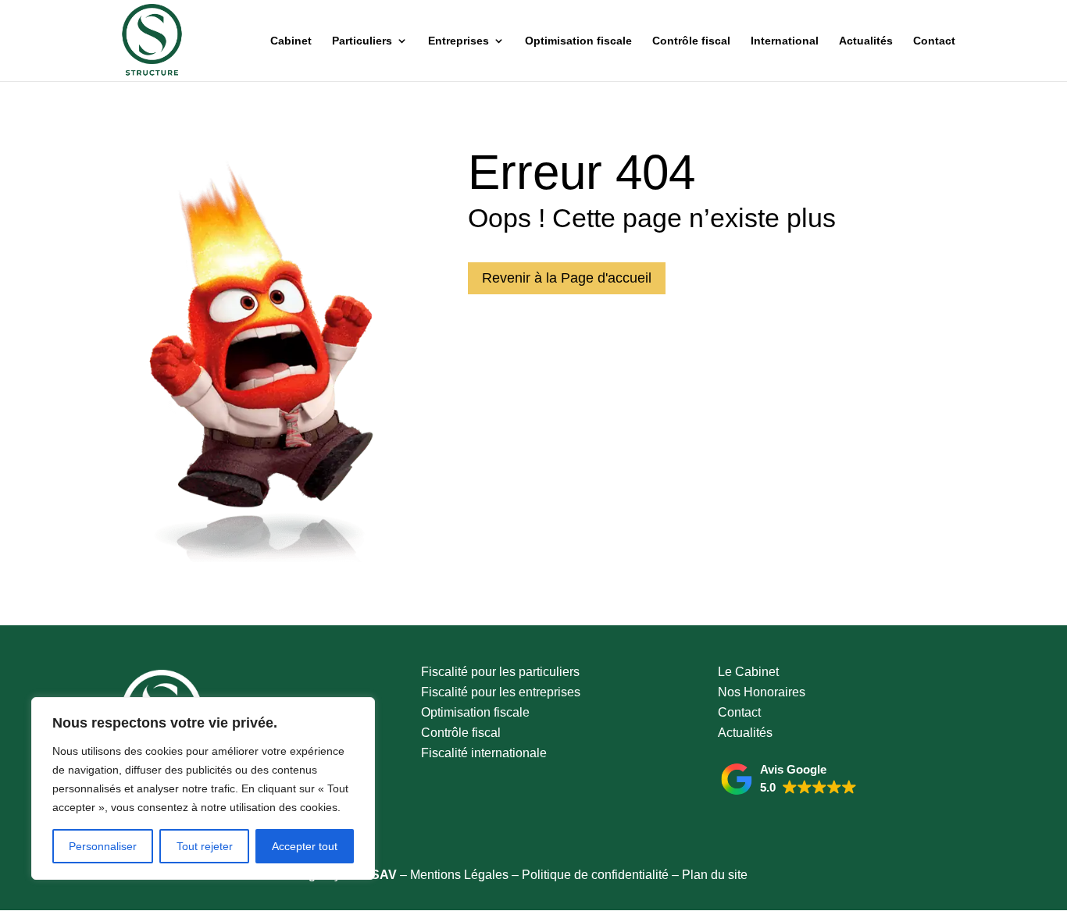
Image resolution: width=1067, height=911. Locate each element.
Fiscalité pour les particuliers (500, 671)
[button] (789, 779)
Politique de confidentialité (595, 874)
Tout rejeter (205, 846)
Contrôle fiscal (691, 41)
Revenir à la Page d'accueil (566, 278)
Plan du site (715, 874)
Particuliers (362, 41)
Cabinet (291, 41)
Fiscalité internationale (484, 753)
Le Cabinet (748, 671)
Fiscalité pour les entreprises (500, 692)
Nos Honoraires (761, 692)
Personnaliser (103, 846)
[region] (203, 788)
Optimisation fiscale (578, 41)
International (785, 41)
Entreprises (458, 41)
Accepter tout (304, 846)
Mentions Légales (459, 874)
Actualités (866, 41)
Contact (934, 41)
